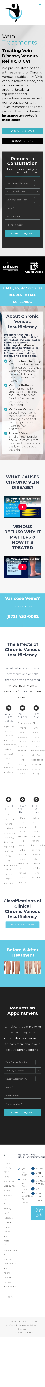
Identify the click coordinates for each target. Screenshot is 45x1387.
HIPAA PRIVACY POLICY (22, 1333)
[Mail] (9, 1297)
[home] (9, 1156)
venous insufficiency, (22, 685)
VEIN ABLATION (38, 1175)
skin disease (26, 345)
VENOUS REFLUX (38, 1182)
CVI (37, 1189)
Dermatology (24, 723)
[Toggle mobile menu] (40, 5)
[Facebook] (5, 1297)
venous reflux (13, 691)
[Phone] (12, 1297)
